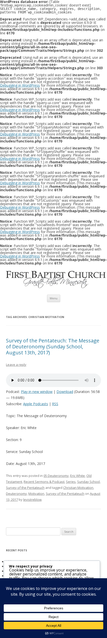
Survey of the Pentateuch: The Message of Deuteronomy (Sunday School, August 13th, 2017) (52, 346)
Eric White (77, 475)
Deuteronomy (16, 493)
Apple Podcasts (35, 403)
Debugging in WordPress (20, 85)
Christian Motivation (78, 487)
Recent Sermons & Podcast (44, 481)
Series (71, 481)
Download (64, 391)
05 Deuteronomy (56, 475)
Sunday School (88, 481)
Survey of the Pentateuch (25, 487)
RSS (55, 403)
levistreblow (32, 499)
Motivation (36, 493)
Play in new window (37, 391)
